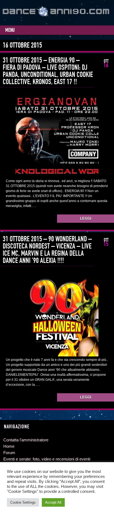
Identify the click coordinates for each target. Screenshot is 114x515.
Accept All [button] (53, 502)
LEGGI (85, 218)
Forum (9, 452)
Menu (10, 30)
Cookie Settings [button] (23, 502)
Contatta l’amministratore (25, 440)
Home (8, 446)
